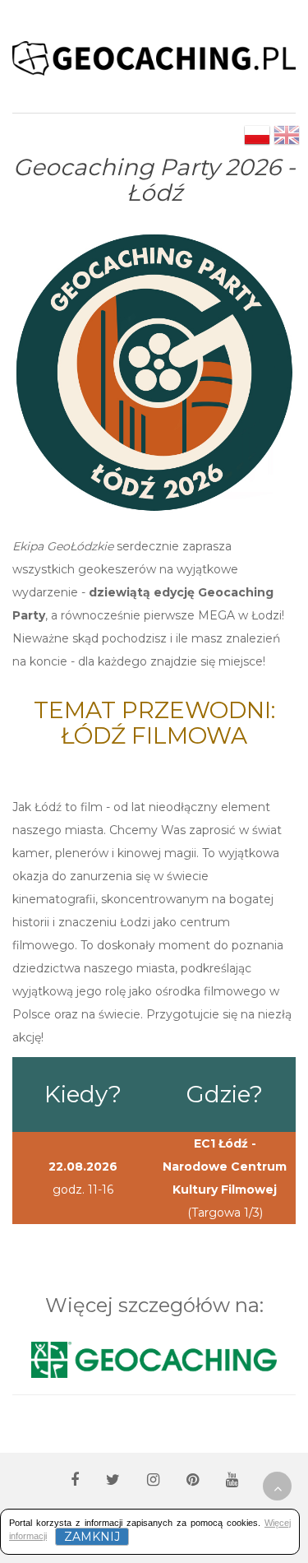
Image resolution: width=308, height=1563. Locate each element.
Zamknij (92, 1536)
